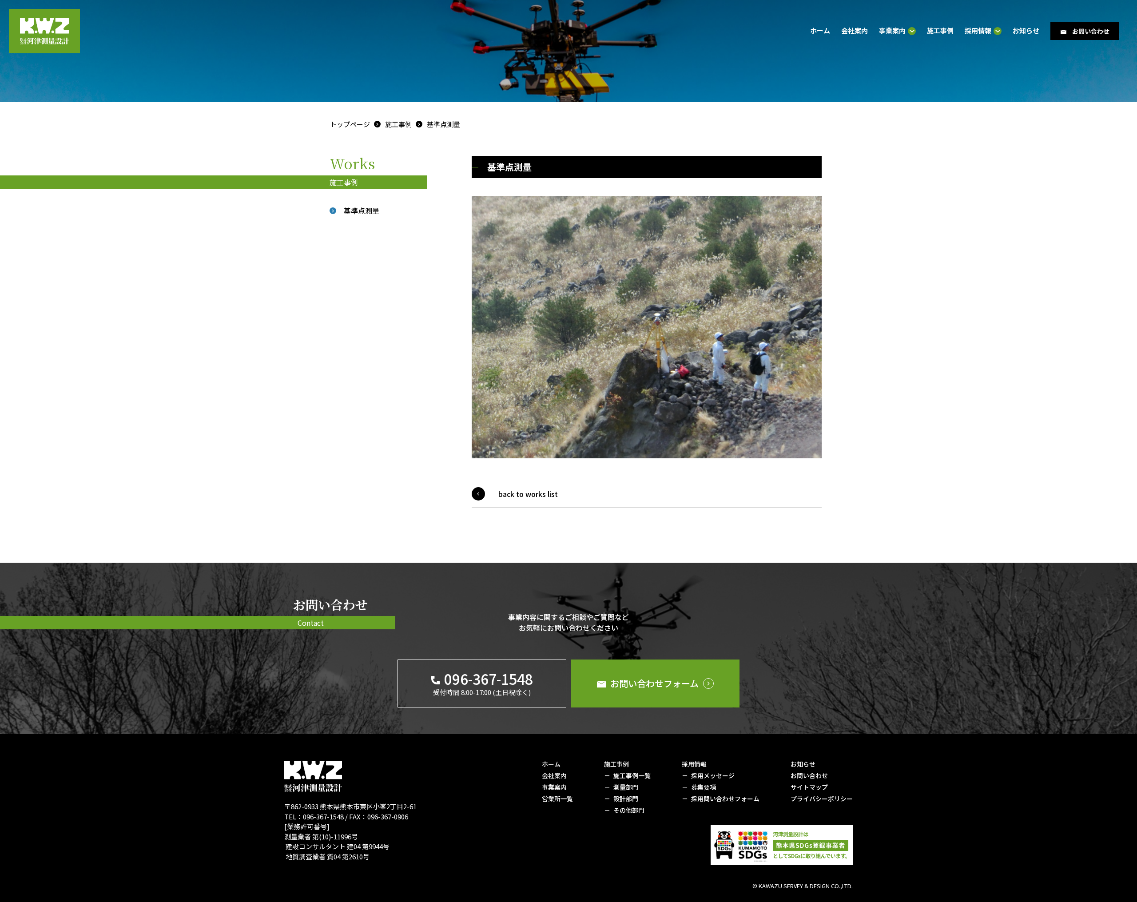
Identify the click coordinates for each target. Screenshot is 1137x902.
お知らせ (1026, 30)
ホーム (820, 30)
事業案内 (892, 31)
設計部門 (625, 798)
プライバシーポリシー (822, 798)
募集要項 (703, 787)
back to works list (528, 494)
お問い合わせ (809, 775)
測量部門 (625, 787)
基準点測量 (443, 124)
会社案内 (854, 30)
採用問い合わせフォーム (725, 798)
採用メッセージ (713, 775)
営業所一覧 (557, 798)
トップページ (350, 124)
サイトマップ (809, 787)
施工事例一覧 (632, 775)
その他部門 (628, 810)
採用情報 (978, 31)
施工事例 (940, 30)
